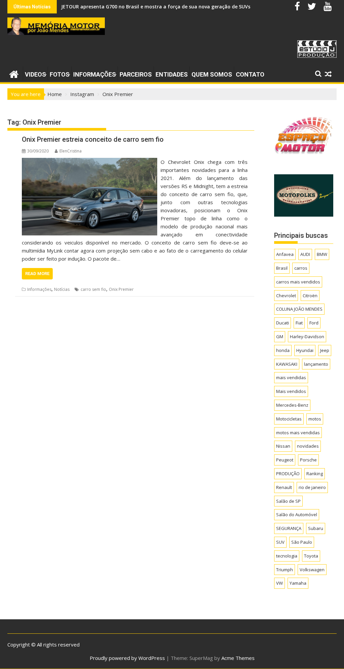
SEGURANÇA (288, 528)
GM (279, 336)
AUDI (305, 254)
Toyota (311, 556)
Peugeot (284, 460)
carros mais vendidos (298, 282)
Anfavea (285, 254)
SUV (280, 542)
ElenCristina (70, 151)
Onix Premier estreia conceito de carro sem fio (93, 139)
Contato (250, 74)
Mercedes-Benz (292, 405)
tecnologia (286, 556)
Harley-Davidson (307, 336)
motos (314, 419)
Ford (313, 323)
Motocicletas (289, 419)
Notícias (62, 289)
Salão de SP (288, 501)
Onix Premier (121, 289)
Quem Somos (211, 74)
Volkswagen (312, 570)
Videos (35, 74)
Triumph (284, 570)
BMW (322, 254)
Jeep (324, 350)
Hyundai (304, 350)
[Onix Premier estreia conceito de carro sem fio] (90, 162)
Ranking (314, 474)
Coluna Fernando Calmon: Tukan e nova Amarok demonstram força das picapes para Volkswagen (176, 6)
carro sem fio (93, 289)
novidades (308, 446)
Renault (284, 487)
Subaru (315, 528)
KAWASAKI (286, 364)
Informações (94, 74)
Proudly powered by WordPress (127, 658)
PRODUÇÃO (288, 474)
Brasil (282, 268)
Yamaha (298, 583)
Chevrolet (286, 296)
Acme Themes (238, 658)
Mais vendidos (291, 391)
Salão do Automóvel (296, 514)
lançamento (316, 364)
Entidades (172, 74)
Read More (37, 273)
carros (300, 268)
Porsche (308, 460)
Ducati (282, 323)
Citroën (310, 296)
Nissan (283, 446)
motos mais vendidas (298, 433)
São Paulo (301, 542)
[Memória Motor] (14, 73)
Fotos (60, 74)
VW (279, 583)
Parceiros (136, 74)
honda (283, 350)
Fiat (299, 323)
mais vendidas (291, 377)
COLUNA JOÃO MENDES (299, 309)
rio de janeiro (312, 487)
